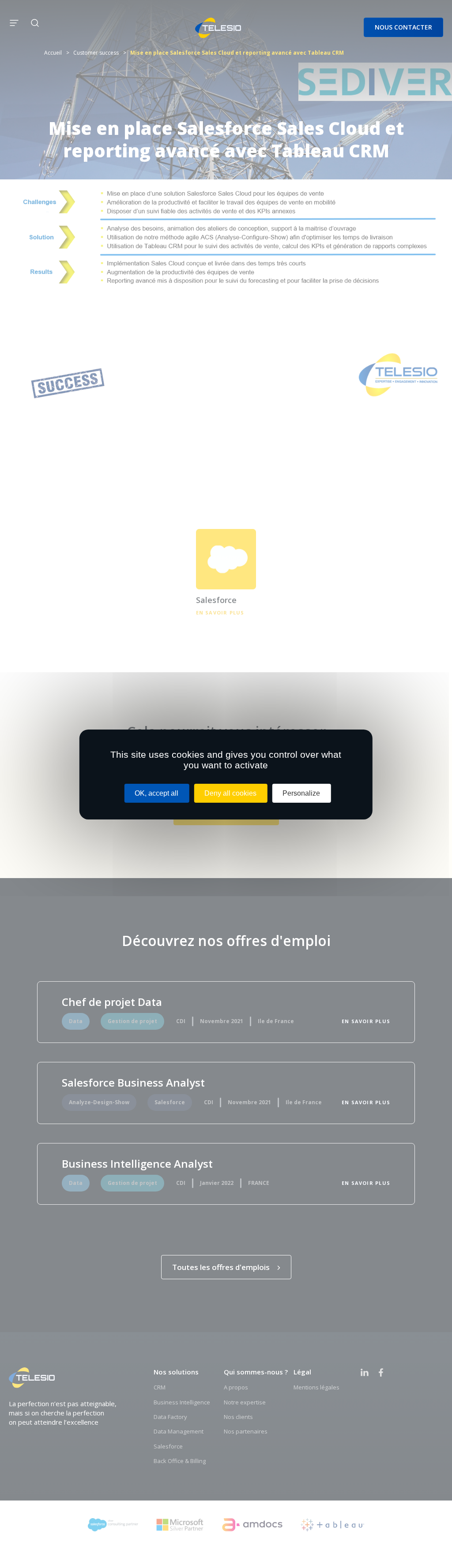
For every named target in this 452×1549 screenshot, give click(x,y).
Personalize (301, 793)
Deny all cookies (230, 793)
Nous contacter (403, 27)
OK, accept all (156, 793)
